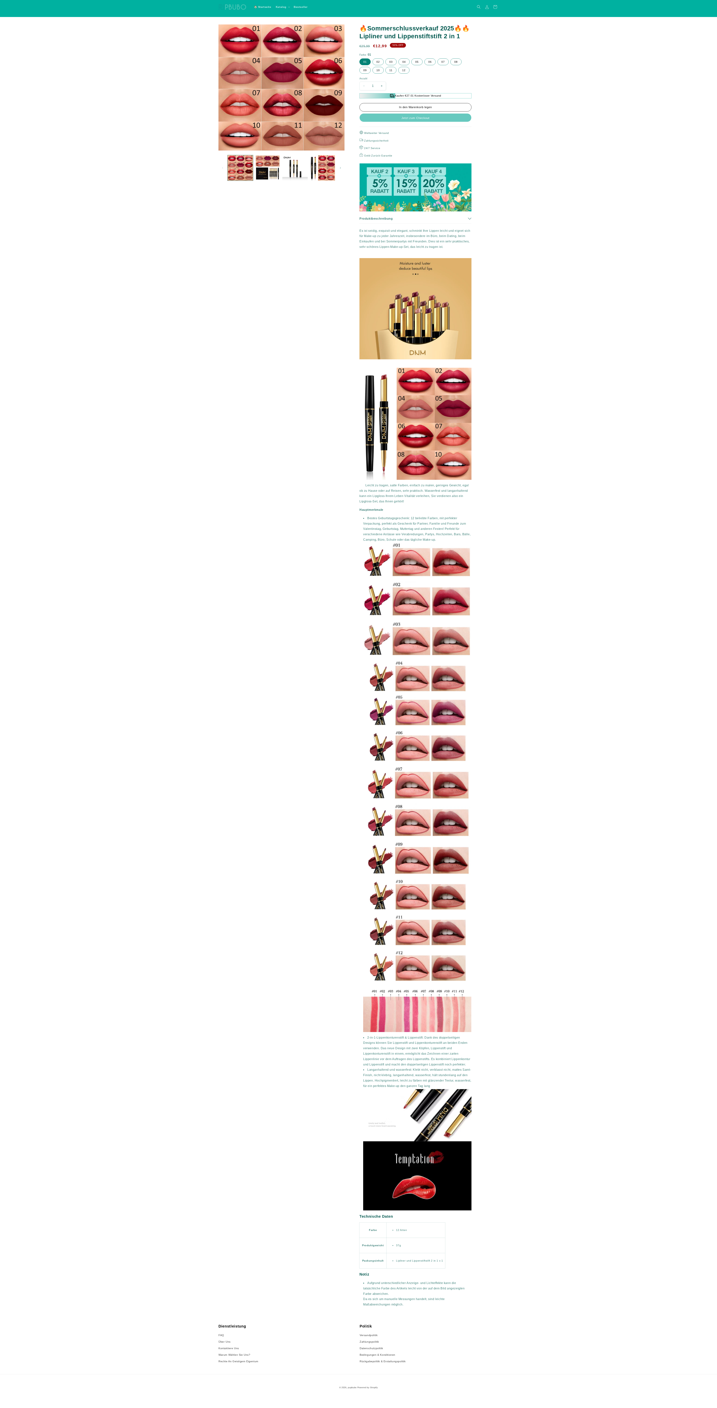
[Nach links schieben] (222, 168)
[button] (282, 7)
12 (404, 70)
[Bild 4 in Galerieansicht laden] (322, 168)
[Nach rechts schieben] (340, 168)
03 (391, 61)
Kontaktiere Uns (228, 1348)
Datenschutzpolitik (371, 1348)
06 (430, 61)
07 (443, 61)
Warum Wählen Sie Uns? (234, 1354)
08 (456, 61)
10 (378, 70)
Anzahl (363, 78)
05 (417, 61)
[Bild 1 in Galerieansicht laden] (240, 168)
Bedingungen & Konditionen (377, 1354)
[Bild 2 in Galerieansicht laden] (267, 168)
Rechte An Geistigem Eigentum (238, 1361)
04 (404, 61)
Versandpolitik (369, 1335)
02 (378, 61)
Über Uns (224, 1341)
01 (365, 61)
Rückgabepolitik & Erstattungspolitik (383, 1361)
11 (390, 70)
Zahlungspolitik (369, 1341)
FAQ (221, 1335)
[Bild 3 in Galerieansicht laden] (295, 168)
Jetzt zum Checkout (415, 118)
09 (365, 70)
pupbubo (352, 1387)
